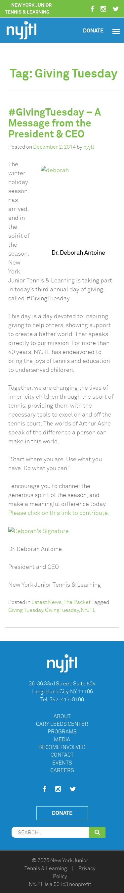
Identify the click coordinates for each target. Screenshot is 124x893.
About (62, 716)
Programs (62, 731)
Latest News (46, 602)
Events (62, 763)
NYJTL (88, 610)
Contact (62, 755)
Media (62, 739)
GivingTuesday (62, 610)
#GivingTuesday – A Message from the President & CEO (54, 123)
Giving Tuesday (25, 610)
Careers (62, 770)
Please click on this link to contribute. (58, 513)
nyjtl (88, 147)
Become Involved (62, 747)
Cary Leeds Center (62, 724)
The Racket (77, 602)
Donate (93, 30)
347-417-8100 (67, 699)
